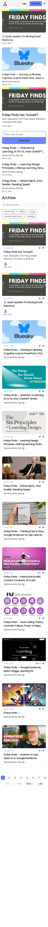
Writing (22, 211)
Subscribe (36, 3)
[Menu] (44, 3)
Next (28, 783)
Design (32, 211)
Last (41, 783)
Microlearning (9, 211)
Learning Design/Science (13, 216)
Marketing (31, 216)
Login (24, 3)
